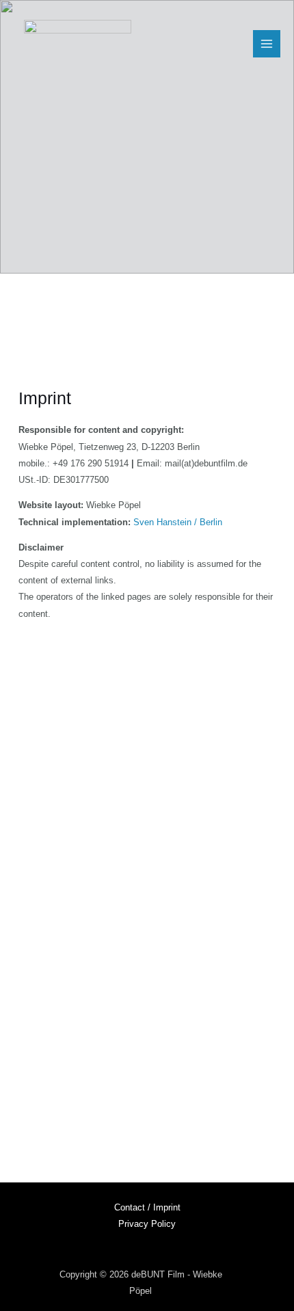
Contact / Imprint (147, 1207)
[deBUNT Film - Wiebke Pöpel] (77, 44)
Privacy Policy (147, 1224)
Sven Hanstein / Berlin (177, 522)
